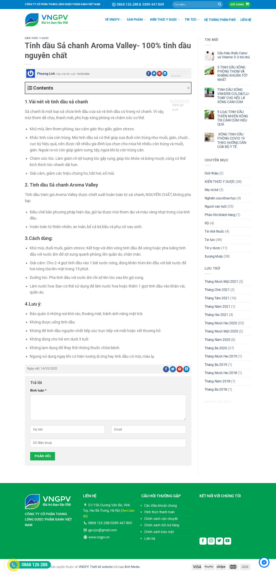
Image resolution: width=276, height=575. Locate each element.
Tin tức (210, 240)
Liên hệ (149, 538)
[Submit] (219, 4)
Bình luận (38, 390)
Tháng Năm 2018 (217, 381)
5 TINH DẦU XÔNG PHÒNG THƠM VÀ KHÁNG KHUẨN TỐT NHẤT (232, 73)
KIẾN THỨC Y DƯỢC (163, 20)
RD (207, 223)
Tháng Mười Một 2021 (221, 282)
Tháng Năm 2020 (217, 340)
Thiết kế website (101, 567)
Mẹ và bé (211, 190)
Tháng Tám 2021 (217, 298)
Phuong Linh (46, 73)
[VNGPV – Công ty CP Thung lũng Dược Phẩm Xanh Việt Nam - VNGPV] (46, 20)
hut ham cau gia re (218, 401)
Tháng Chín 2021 (217, 290)
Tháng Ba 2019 (216, 365)
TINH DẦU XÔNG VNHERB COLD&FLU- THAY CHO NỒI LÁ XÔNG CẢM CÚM (233, 96)
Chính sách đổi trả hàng (161, 525)
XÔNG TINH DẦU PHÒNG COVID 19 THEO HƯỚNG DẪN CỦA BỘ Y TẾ (231, 140)
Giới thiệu (211, 173)
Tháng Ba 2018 (216, 389)
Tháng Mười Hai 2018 (221, 373)
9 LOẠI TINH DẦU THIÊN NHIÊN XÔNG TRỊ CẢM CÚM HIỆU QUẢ (232, 118)
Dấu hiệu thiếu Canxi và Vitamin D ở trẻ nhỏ (233, 55)
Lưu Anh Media (129, 567)
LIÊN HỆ (245, 20)
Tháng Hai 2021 (216, 315)
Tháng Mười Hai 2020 (221, 323)
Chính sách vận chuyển (161, 519)
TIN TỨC (190, 20)
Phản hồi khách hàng (220, 215)
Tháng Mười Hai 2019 (221, 356)
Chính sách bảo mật (159, 532)
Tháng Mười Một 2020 (221, 331)
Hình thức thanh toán (159, 512)
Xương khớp (214, 256)
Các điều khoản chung (160, 506)
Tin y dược (212, 248)
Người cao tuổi (216, 206)
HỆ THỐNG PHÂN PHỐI (220, 20)
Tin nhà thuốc (214, 231)
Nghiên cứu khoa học (220, 198)
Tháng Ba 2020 (216, 348)
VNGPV (83, 567)
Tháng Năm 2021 (217, 307)
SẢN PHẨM (135, 20)
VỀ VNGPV (112, 20)
